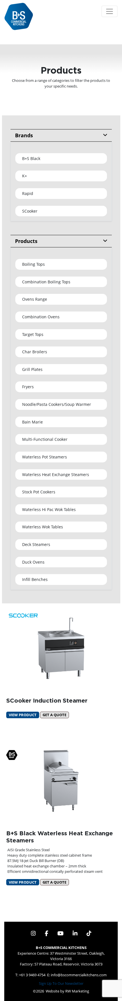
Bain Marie (32, 422)
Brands (24, 135)
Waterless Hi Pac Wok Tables (49, 509)
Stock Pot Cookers (38, 492)
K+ (24, 175)
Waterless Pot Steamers (44, 457)
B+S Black (31, 158)
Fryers (28, 386)
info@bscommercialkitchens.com (79, 974)
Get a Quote (54, 714)
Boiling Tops (33, 264)
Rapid (27, 193)
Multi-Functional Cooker (45, 439)
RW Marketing (77, 991)
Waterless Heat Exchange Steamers (55, 474)
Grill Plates (32, 369)
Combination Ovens (41, 316)
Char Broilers (34, 351)
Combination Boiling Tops (46, 281)
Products (26, 241)
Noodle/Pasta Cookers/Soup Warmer (56, 404)
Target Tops (32, 334)
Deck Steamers (36, 544)
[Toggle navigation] (109, 11)
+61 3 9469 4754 (32, 974)
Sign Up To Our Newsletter (61, 983)
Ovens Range (34, 299)
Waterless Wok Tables (42, 526)
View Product (23, 714)
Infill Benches (35, 579)
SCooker (29, 211)
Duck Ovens (33, 562)
